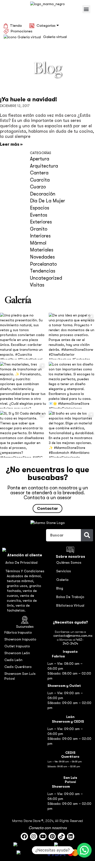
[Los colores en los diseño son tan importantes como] (72, 385)
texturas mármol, (20, 581)
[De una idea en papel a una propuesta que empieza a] (72, 336)
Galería (62, 580)
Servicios (63, 571)
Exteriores (41, 222)
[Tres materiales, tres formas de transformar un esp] (23, 385)
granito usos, (18, 586)
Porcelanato (43, 264)
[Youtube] (43, 836)
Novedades (42, 257)
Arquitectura (44, 166)
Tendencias (42, 271)
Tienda (16, 25)
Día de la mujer (47, 201)
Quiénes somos (68, 562)
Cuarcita (40, 180)
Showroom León (17, 653)
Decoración (42, 194)
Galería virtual (55, 37)
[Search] (87, 535)
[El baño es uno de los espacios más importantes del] (72, 434)
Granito (38, 229)
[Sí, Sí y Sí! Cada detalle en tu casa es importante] (23, 434)
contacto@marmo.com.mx (72, 636)
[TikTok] (61, 836)
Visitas (37, 285)
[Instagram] (33, 836)
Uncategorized (46, 278)
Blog (59, 588)
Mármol (38, 243)
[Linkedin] (70, 836)
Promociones (21, 31)
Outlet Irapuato (17, 646)
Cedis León (13, 660)
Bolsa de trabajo (70, 597)
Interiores (40, 236)
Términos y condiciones (24, 571)
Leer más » (11, 144)
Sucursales (25, 626)
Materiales (41, 250)
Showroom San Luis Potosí (20, 676)
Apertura (39, 159)
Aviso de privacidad (21, 562)
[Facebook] (24, 836)
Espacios (39, 208)
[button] (86, 9)
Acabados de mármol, (24, 576)
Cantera (39, 173)
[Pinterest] (52, 836)
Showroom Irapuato (20, 639)
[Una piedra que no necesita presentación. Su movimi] (23, 336)
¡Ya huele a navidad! (28, 99)
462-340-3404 (73, 641)
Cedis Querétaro (18, 667)
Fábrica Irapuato (18, 632)
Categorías (47, 25)
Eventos (38, 215)
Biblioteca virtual (70, 605)
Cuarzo (38, 187)
